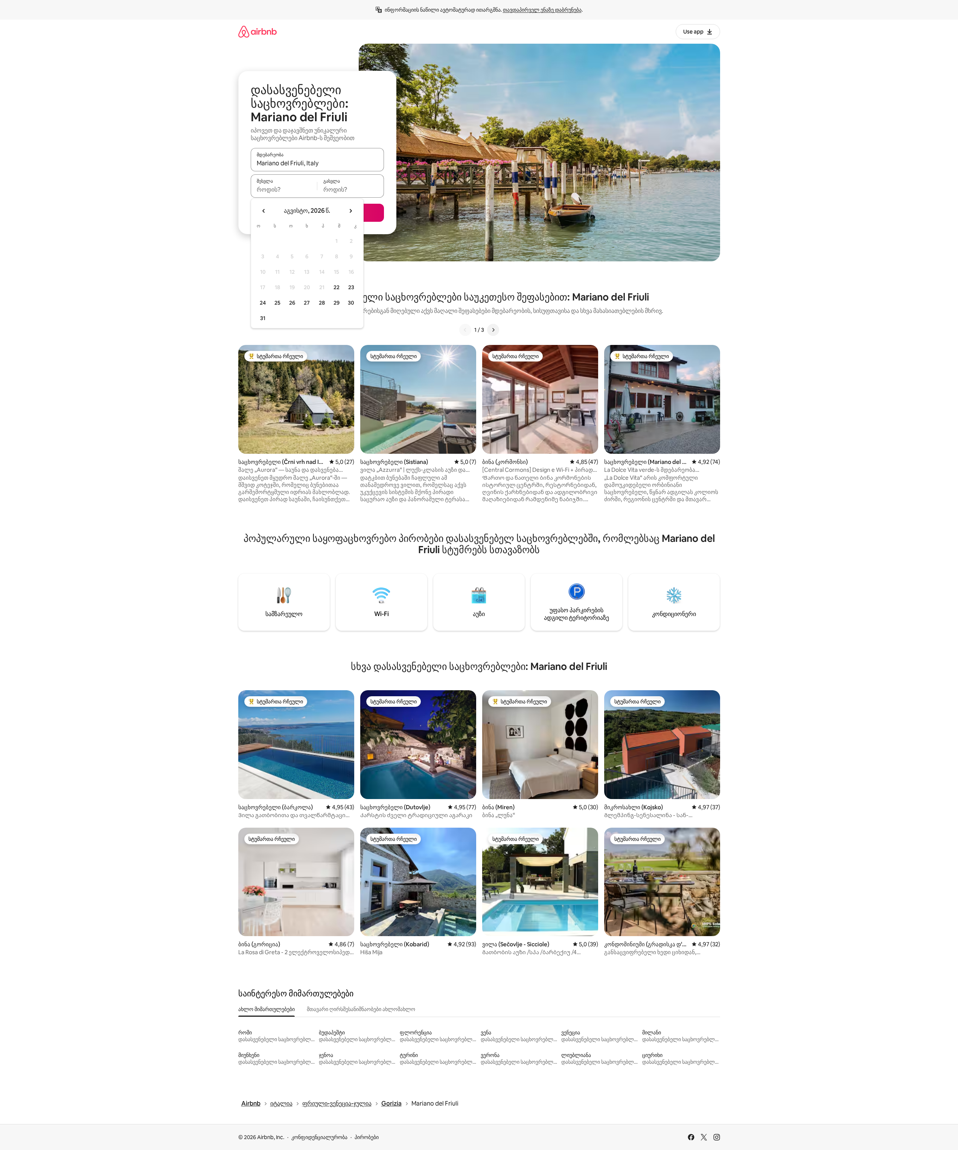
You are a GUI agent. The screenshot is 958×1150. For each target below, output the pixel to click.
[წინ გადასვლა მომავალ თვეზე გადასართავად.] (350, 211)
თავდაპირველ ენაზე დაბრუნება (542, 9)
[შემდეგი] (493, 330)
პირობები (367, 1137)
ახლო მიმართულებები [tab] (266, 1009)
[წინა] (465, 330)
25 (277, 302)
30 (351, 302)
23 (351, 287)
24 (263, 302)
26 (292, 302)
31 (262, 318)
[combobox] (317, 163)
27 (307, 302)
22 (337, 287)
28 (322, 302)
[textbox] (284, 189)
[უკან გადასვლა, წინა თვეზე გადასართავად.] (264, 211)
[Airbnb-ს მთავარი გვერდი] (257, 31)
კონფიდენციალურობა (319, 1137)
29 (337, 302)
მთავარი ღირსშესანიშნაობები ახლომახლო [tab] (361, 1009)
